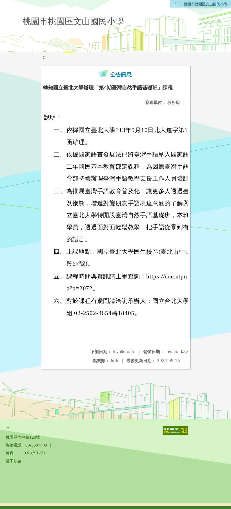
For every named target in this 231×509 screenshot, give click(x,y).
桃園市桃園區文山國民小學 (206, 3)
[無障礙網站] (176, 433)
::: (175, 3)
